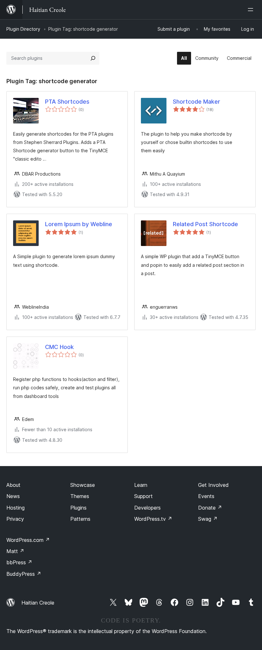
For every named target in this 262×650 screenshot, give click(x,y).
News (13, 496)
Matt (15, 551)
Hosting (15, 507)
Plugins (78, 507)
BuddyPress (23, 574)
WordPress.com (28, 540)
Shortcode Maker (196, 101)
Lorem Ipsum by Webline (78, 224)
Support (143, 496)
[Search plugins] (93, 58)
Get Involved (213, 485)
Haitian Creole (37, 602)
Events (206, 496)
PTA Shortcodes (67, 101)
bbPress (19, 562)
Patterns (80, 519)
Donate (210, 507)
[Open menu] (252, 9)
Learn (140, 485)
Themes (79, 496)
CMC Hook (59, 347)
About (13, 485)
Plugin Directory (23, 29)
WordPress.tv (153, 519)
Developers (147, 507)
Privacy (15, 519)
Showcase (82, 485)
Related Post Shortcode (205, 224)
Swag (208, 519)
